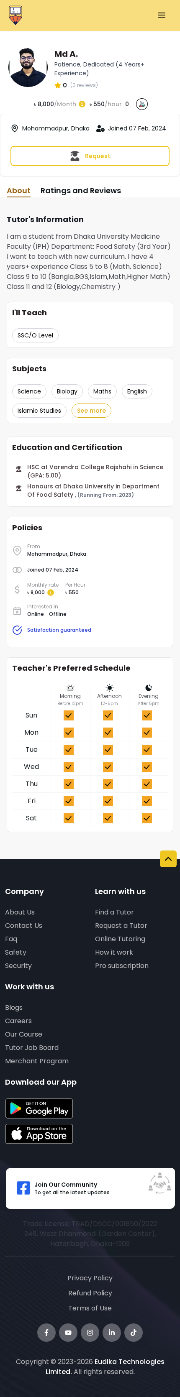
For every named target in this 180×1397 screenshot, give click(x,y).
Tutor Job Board (32, 1047)
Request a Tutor (121, 925)
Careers (18, 1021)
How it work (114, 952)
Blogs (14, 1007)
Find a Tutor (114, 912)
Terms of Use (90, 1308)
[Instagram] (90, 1332)
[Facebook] (46, 1332)
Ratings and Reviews (81, 190)
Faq (11, 939)
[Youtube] (68, 1332)
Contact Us (23, 925)
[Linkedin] (112, 1332)
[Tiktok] (133, 1332)
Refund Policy (90, 1293)
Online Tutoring (120, 939)
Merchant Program (37, 1061)
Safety (15, 952)
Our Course (23, 1034)
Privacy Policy (90, 1278)
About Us (20, 912)
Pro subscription (122, 965)
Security (18, 965)
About (19, 190)
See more (91, 410)
